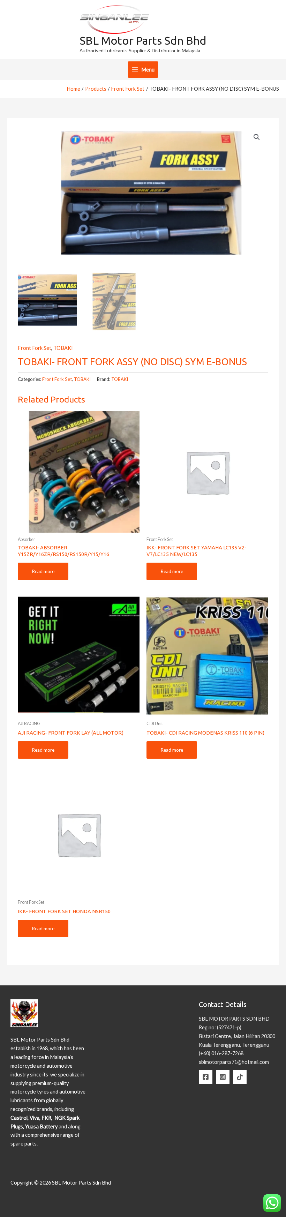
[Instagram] (222, 1077)
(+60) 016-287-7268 (221, 1053)
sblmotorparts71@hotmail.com (234, 1062)
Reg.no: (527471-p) (220, 1027)
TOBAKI (63, 348)
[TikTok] (240, 1077)
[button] (256, 137)
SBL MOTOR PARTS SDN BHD (234, 1019)
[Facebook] (205, 1077)
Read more (43, 571)
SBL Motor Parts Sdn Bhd (143, 40)
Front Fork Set (34, 348)
